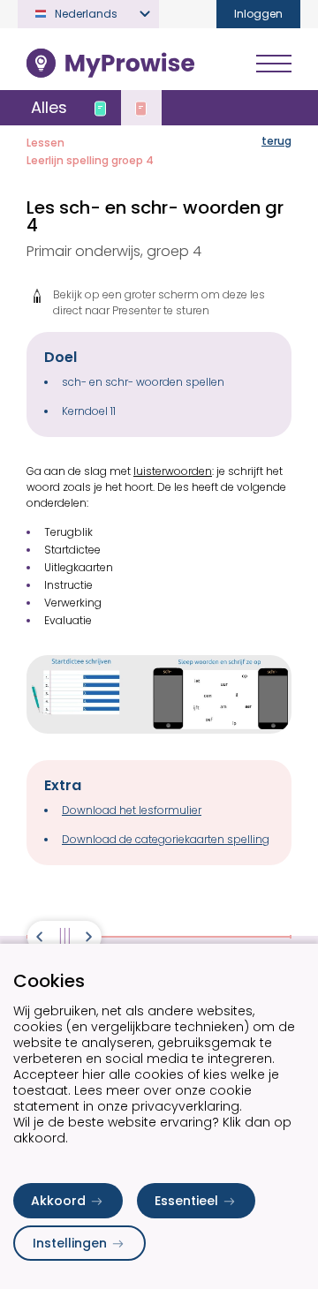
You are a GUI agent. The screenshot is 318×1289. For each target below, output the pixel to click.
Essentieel (186, 1201)
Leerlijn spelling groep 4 (90, 160)
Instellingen (70, 1243)
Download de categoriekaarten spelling (165, 839)
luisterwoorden (172, 471)
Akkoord (58, 1201)
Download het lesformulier (131, 810)
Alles (49, 107)
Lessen (45, 142)
